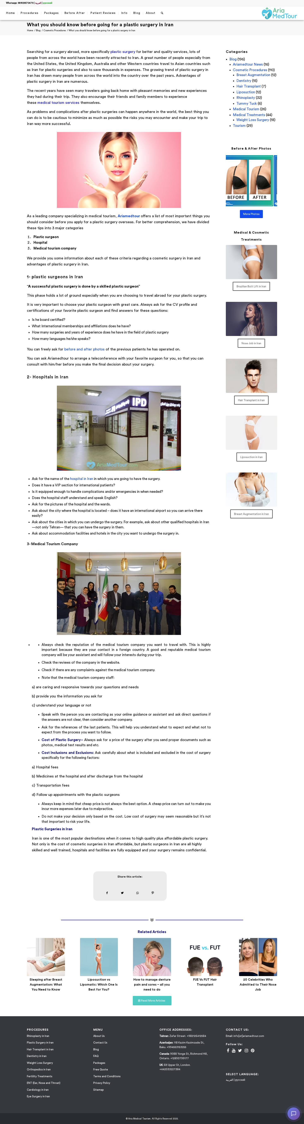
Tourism (239, 125)
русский (47, 3)
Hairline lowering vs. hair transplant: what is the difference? (46, 984)
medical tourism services (58, 102)
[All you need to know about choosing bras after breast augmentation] (258, 957)
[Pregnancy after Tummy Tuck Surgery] (205, 957)
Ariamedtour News (248, 64)
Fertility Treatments (39, 1081)
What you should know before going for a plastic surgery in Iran (100, 24)
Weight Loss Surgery (252, 120)
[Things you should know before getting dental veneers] (99, 957)
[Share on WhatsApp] (137, 893)
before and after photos (84, 349)
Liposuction (245, 92)
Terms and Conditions (107, 1081)
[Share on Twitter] (122, 893)
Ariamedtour (129, 216)
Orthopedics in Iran (39, 1074)
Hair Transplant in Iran (40, 1054)
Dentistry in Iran (37, 1060)
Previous (33, 960)
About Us (99, 1040)
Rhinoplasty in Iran (38, 1040)
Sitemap (98, 1094)
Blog (233, 59)
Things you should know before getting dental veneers (98, 984)
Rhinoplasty (245, 98)
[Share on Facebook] (107, 893)
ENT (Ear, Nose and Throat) (43, 1087)
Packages (99, 1067)
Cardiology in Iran (38, 1094)
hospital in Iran (81, 479)
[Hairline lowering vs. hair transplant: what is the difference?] (46, 957)
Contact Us (100, 1047)
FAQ (96, 1060)
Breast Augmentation (253, 75)
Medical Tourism (246, 109)
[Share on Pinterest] (152, 893)
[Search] (162, 13)
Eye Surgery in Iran (38, 1101)
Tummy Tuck (246, 103)
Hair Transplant (248, 86)
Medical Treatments (249, 115)
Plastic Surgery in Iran (40, 1047)
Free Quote (100, 1074)
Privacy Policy (101, 1087)
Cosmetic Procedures (250, 70)
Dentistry (243, 81)
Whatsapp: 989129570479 (19, 3)
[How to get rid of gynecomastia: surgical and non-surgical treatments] (152, 957)
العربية (38, 3)
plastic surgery (122, 52)
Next (271, 960)
